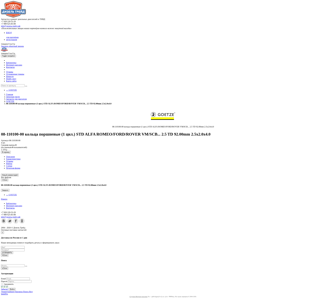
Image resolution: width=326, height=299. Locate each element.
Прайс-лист (11, 79)
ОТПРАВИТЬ (7, 253)
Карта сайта (11, 81)
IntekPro (4, 294)
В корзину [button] (6, 152)
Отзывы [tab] (9, 161)
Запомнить (8, 284)
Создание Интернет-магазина (138, 296)
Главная (9, 94)
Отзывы (9, 72)
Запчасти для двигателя (16, 99)
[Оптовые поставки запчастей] (13, 17)
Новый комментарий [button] (10, 175)
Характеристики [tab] (13, 159)
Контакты (10, 67)
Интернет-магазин (14, 65)
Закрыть (5, 190)
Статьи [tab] (9, 166)
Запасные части (13, 97)
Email (3, 279)
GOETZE (11, 90)
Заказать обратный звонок (12, 46)
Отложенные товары (15, 74)
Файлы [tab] (9, 163)
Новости (10, 76)
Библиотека (11, 63)
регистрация (11, 40)
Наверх (4, 199)
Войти (12, 289)
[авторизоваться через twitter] (5, 287)
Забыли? (4, 289)
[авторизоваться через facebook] (2, 287)
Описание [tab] (10, 157)
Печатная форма (13, 168)
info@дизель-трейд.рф (10, 26)
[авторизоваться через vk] (7, 287)
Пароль (4, 281)
